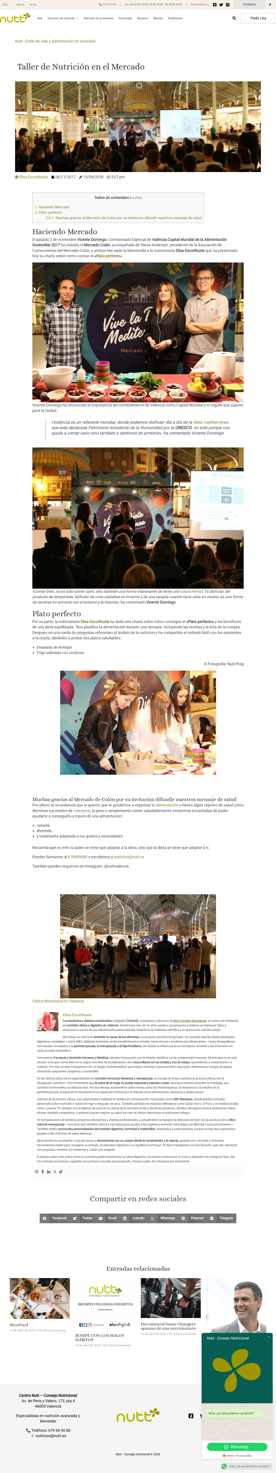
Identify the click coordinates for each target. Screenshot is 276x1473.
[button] (9, 4)
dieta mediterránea (210, 422)
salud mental (191, 591)
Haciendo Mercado (52, 207)
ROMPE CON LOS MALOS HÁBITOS (99, 1337)
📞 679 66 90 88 (107, 4)
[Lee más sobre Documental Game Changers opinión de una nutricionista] (171, 1297)
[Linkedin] (49, 1172)
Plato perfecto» (109, 256)
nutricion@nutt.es (199, 4)
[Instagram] (228, 5)
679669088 (77, 857)
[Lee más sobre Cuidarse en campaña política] (236, 1312)
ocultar (136, 198)
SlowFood (19, 1324)
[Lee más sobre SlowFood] (40, 1298)
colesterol (81, 810)
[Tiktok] (61, 1172)
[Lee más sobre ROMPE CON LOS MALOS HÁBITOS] (105, 1303)
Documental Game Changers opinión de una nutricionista (168, 1326)
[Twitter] (221, 5)
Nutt (19, 41)
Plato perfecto (48, 212)
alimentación (167, 805)
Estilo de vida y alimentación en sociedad (60, 41)
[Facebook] (215, 5)
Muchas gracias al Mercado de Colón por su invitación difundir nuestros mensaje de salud (124, 218)
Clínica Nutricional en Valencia (58, 1001)
